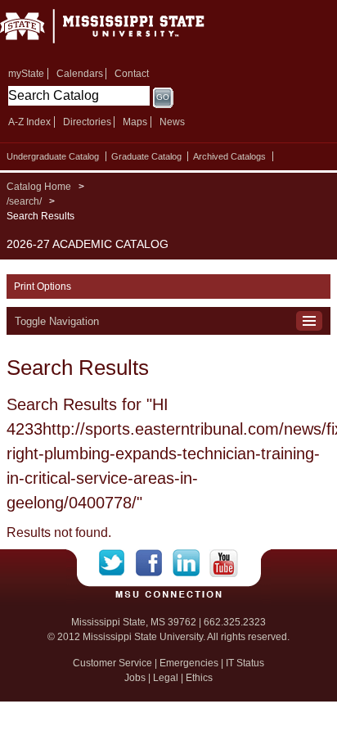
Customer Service (112, 663)
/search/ (24, 201)
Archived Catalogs (229, 156)
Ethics (199, 678)
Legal (165, 678)
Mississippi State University (122, 31)
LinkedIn (191, 563)
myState (26, 73)
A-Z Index (29, 122)
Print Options (42, 286)
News (172, 122)
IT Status (245, 663)
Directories (87, 122)
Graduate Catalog (146, 156)
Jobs (135, 678)
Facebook (154, 563)
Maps (135, 122)
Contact (132, 73)
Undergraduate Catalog (53, 156)
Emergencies (189, 663)
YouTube (223, 563)
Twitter (117, 563)
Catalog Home (39, 186)
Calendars (79, 73)
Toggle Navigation (57, 321)
